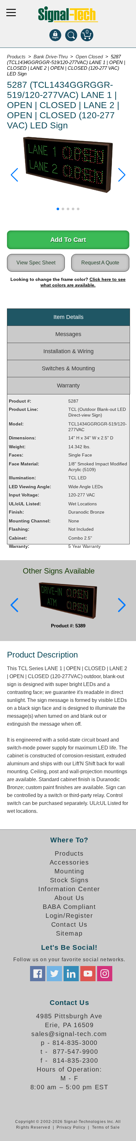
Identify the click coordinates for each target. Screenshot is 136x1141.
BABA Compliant (69, 906)
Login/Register (69, 915)
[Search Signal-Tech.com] (71, 35)
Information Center (69, 888)
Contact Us (69, 924)
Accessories (69, 862)
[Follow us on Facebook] (37, 973)
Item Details (68, 317)
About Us (69, 897)
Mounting (69, 871)
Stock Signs (69, 880)
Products (69, 853)
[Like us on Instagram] (104, 973)
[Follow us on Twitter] (54, 973)
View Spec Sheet (35, 262)
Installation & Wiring (68, 351)
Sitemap (69, 933)
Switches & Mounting (68, 368)
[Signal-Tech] (68, 14)
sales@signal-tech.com (69, 1033)
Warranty (68, 385)
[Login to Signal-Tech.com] (55, 35)
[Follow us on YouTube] (88, 973)
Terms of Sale (106, 1127)
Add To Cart (68, 239)
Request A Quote (100, 262)
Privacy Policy (71, 1127)
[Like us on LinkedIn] (71, 973)
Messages (68, 334)
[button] (14, 175)
